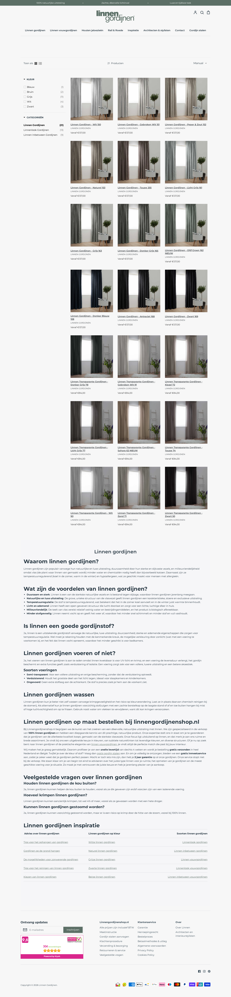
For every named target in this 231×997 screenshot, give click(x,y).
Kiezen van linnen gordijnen (40, 876)
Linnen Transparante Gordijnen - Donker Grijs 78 (89, 383)
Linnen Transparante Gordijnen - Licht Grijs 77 (89, 449)
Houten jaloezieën (92, 30)
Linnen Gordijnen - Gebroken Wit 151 (139, 124)
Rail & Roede (115, 30)
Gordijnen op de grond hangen (42, 850)
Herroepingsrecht (148, 932)
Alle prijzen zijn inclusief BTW (117, 927)
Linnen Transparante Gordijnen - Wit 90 (92, 515)
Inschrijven (73, 929)
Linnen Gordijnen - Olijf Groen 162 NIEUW (184, 252)
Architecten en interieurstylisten (185, 934)
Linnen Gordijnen (48, 985)
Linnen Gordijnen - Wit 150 (86, 124)
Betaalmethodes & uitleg (152, 941)
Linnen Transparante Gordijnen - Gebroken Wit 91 (136, 383)
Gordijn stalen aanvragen (114, 936)
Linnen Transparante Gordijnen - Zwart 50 (183, 515)
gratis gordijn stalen (108, 753)
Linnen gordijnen (35, 30)
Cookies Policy (146, 954)
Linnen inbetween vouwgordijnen (187, 876)
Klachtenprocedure (111, 941)
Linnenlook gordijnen (194, 842)
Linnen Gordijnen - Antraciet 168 (136, 316)
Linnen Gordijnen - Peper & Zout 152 (185, 124)
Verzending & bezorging (114, 945)
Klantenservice (147, 922)
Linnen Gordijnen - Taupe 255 (134, 187)
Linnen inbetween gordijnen (190, 850)
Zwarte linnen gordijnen (102, 868)
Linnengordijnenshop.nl (114, 922)
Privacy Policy (146, 950)
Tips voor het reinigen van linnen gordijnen (49, 868)
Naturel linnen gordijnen (102, 850)
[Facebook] (198, 971)
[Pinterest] (208, 971)
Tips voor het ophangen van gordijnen (46, 842)
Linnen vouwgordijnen (63, 30)
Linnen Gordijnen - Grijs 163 (86, 250)
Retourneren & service (112, 950)
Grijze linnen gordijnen (101, 859)
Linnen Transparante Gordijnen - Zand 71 (136, 515)
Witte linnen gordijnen (101, 842)
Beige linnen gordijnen (101, 876)
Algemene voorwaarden (152, 945)
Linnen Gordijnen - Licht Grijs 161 (183, 187)
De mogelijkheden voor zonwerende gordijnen (51, 859)
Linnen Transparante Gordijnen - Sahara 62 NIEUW (136, 449)
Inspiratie (133, 30)
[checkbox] (45, 87)
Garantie (143, 927)
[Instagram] (203, 971)
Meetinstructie (108, 932)
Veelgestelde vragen (111, 954)
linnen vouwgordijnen (104, 744)
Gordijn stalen (197, 30)
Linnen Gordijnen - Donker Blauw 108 (90, 318)
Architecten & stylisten (156, 30)
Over (178, 922)
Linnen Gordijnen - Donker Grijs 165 (138, 250)
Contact (180, 30)
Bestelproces (145, 936)
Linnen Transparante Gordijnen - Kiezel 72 (183, 383)
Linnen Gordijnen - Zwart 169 (181, 316)
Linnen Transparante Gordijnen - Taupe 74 (183, 449)
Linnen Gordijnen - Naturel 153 (88, 187)
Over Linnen (183, 927)
